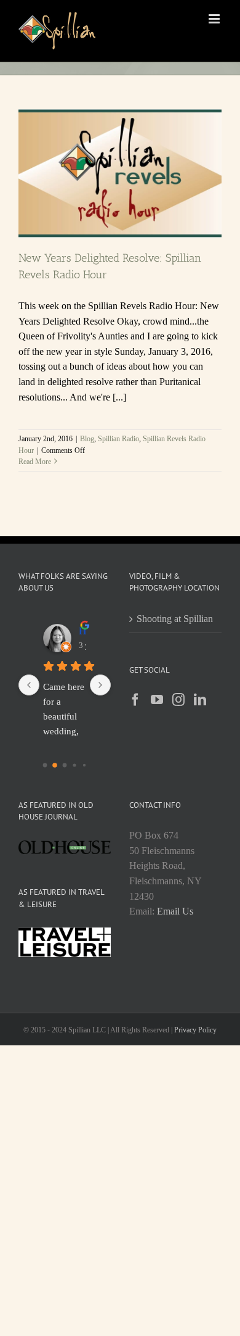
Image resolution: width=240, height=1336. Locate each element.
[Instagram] (178, 700)
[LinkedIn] (200, 700)
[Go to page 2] (65, 765)
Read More (34, 461)
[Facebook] (135, 700)
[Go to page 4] (84, 764)
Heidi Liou (82, 631)
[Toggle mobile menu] (215, 18)
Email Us (175, 911)
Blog (87, 438)
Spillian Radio (118, 438)
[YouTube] (157, 700)
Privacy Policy (195, 1030)
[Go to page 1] (54, 765)
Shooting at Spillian (175, 618)
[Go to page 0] (45, 765)
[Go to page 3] (74, 764)
